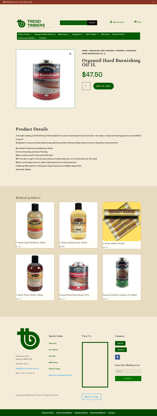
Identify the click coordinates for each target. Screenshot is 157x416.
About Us (52, 343)
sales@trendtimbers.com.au (27, 368)
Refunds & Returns (98, 412)
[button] (78, 2)
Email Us (121, 350)
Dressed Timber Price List (45, 34)
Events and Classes (26, 38)
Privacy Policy (48, 412)
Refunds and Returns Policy (60, 375)
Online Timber (24, 34)
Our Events (53, 350)
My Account (117, 21)
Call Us (120, 343)
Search (92, 23)
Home (85, 51)
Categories (76, 34)
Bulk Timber (91, 34)
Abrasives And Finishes (101, 51)
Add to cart (103, 86)
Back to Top (91, 396)
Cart (137, 21)
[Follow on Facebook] (117, 357)
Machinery (62, 34)
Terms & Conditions (64, 412)
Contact (42, 38)
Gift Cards (105, 34)
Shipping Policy (81, 412)
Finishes (120, 51)
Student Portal (118, 34)
